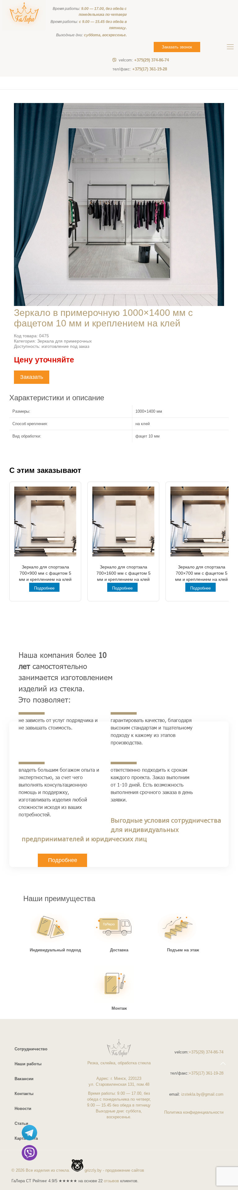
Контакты (24, 1093)
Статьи (21, 1123)
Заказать (31, 377)
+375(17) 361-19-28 (139, 69)
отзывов (111, 1181)
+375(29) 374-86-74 (144, 60)
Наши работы (28, 1064)
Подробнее (44, 588)
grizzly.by (93, 1170)
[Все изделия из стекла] (24, 15)
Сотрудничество (31, 1049)
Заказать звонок (177, 47)
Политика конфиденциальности (193, 1112)
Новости (23, 1108)
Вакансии (24, 1078)
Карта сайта (26, 1138)
